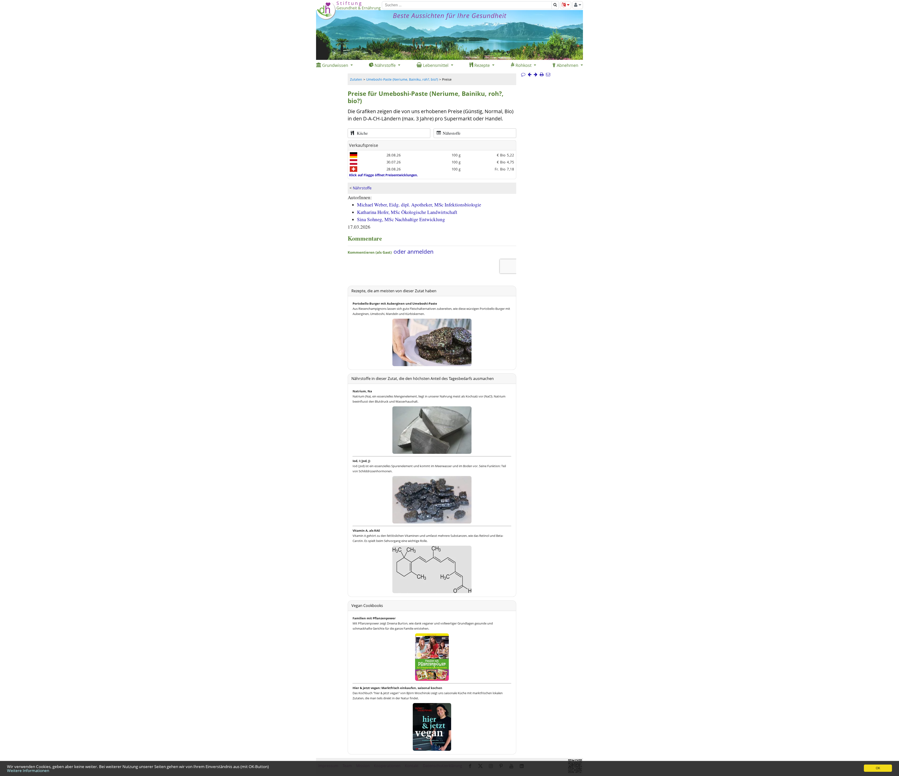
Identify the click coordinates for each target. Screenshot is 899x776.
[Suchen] (555, 5)
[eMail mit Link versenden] (548, 74)
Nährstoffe (362, 188)
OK (878, 768)
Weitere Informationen (28, 770)
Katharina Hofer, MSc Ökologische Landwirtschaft (407, 212)
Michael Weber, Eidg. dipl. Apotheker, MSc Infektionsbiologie (419, 204)
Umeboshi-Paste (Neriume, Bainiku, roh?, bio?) (402, 79)
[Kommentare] (523, 74)
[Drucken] (541, 74)
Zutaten (356, 79)
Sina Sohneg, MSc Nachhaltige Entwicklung (401, 219)
